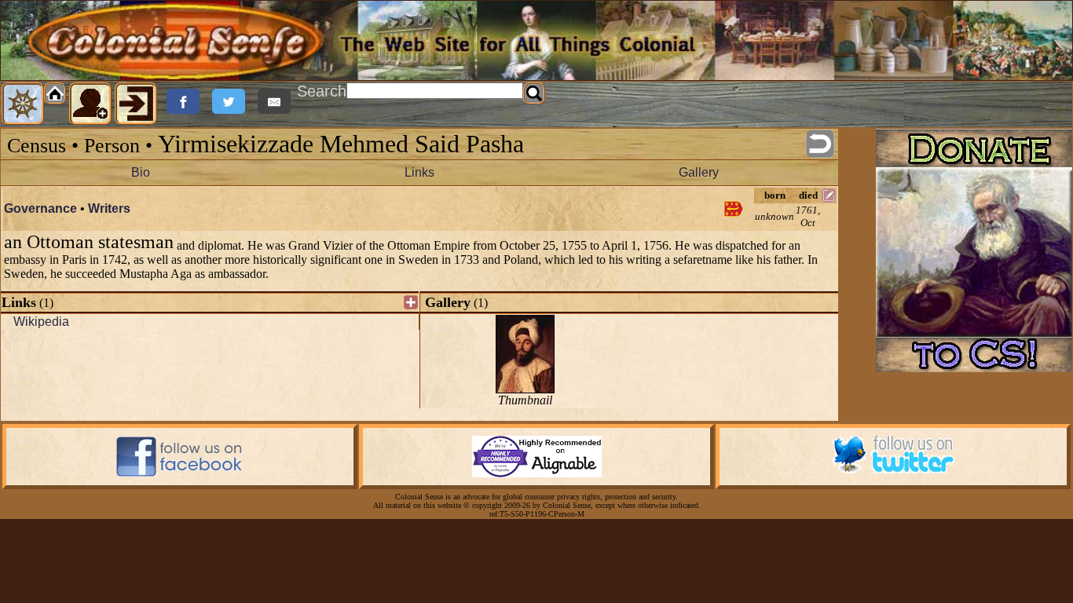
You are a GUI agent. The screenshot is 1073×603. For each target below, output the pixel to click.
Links (419, 172)
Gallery (699, 172)
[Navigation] (23, 103)
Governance (40, 208)
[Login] (136, 103)
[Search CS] (534, 93)
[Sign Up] (90, 103)
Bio (140, 172)
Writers (109, 208)
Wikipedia (41, 321)
